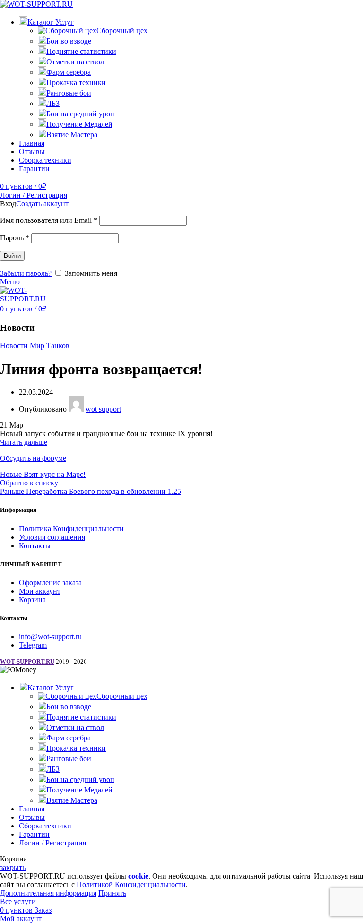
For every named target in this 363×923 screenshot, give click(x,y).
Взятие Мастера (71, 135)
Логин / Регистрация (52, 843)
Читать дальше (23, 442)
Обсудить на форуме (33, 458)
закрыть (13, 867)
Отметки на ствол (75, 62)
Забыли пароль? (26, 273)
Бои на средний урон (80, 114)
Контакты (35, 546)
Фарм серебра (68, 72)
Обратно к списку (29, 483)
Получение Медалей (79, 124)
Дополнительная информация (48, 893)
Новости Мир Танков (34, 346)
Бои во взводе (68, 41)
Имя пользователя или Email (48, 220)
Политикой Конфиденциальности (131, 884)
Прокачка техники (76, 83)
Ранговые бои (68, 93)
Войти (12, 255)
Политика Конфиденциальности (71, 529)
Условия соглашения (52, 537)
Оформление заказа (50, 583)
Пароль (14, 238)
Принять (112, 893)
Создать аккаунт (42, 204)
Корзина (32, 600)
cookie (138, 876)
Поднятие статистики (81, 51)
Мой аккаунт (39, 591)
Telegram (33, 645)
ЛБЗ (53, 103)
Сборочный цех (121, 30)
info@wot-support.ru (50, 637)
